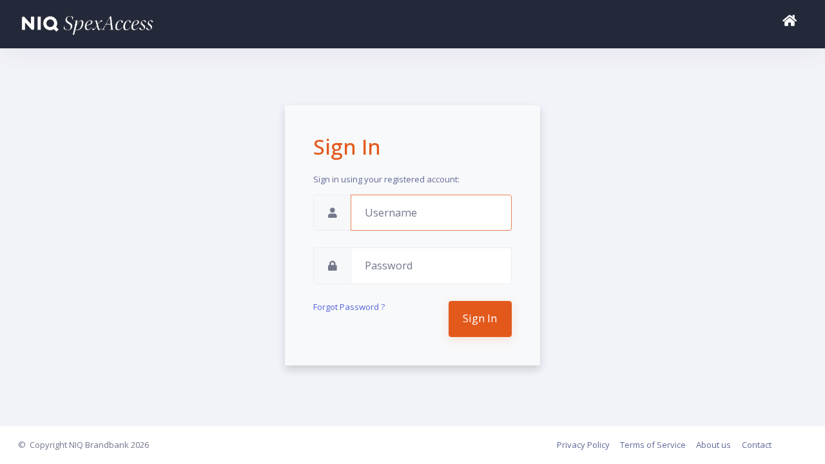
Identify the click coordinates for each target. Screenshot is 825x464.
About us (713, 444)
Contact (757, 444)
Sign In (480, 318)
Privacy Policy (583, 444)
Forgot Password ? (349, 307)
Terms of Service (653, 444)
